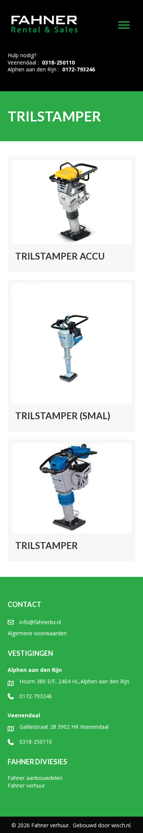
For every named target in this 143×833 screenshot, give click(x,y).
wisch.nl (120, 825)
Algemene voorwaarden (37, 633)
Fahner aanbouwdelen (35, 777)
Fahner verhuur (26, 785)
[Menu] (124, 25)
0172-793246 (78, 69)
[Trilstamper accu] (71, 214)
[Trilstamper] (71, 500)
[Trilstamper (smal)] (71, 355)
